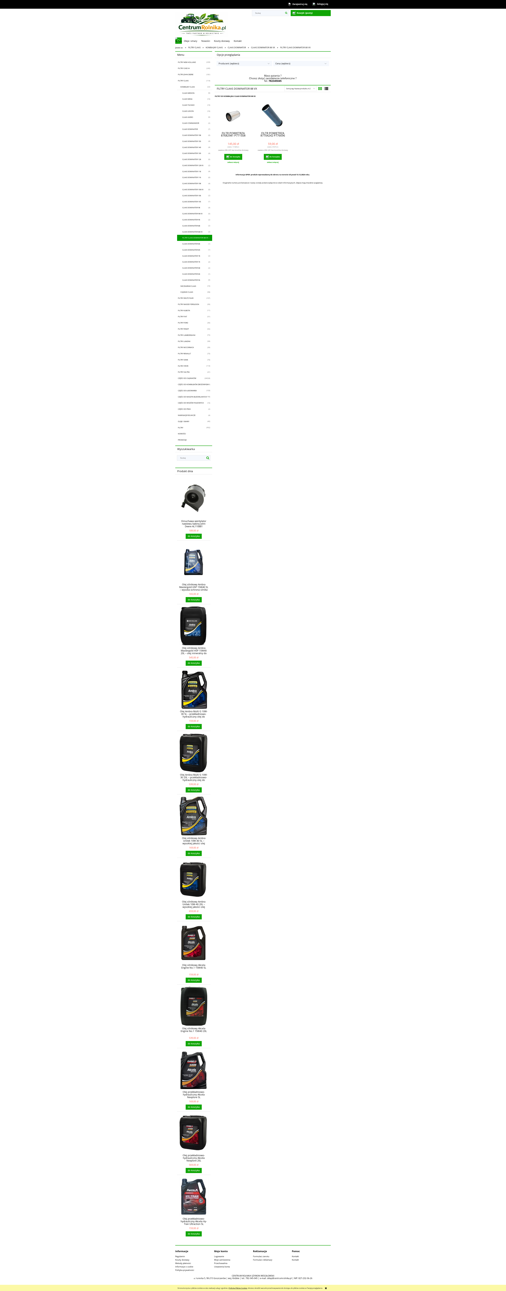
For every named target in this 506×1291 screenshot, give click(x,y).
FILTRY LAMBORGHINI (186, 335)
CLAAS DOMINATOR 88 (191, 226)
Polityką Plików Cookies (238, 1288)
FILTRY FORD (183, 323)
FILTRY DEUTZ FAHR (185, 298)
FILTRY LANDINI (184, 341)
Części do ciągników (187, 378)
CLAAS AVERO (187, 117)
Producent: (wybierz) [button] (229, 63)
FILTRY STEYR (183, 366)
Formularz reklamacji (262, 1259)
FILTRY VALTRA (184, 372)
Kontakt (295, 1256)
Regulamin (180, 1256)
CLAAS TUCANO (188, 105)
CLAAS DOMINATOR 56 (191, 280)
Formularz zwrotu (261, 1256)
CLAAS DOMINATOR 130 (191, 153)
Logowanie (219, 1256)
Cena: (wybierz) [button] (282, 63)
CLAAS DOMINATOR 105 (191, 201)
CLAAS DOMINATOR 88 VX (192, 232)
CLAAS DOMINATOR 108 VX (192, 189)
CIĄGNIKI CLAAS (186, 292)
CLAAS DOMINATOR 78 (191, 256)
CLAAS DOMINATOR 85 (191, 250)
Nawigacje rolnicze (186, 415)
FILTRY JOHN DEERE (185, 74)
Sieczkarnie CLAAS (188, 286)
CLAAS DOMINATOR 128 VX (192, 165)
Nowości (182, 433)
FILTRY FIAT (182, 316)
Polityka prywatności (184, 1270)
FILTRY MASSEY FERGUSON (188, 304)
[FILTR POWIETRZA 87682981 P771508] (233, 116)
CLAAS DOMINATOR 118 (191, 171)
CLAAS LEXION (188, 111)
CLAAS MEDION (188, 93)
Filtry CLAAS (183, 80)
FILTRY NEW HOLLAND (187, 62)
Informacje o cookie (184, 1266)
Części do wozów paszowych (191, 403)
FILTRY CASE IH (184, 68)
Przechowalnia (220, 1263)
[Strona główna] (201, 23)
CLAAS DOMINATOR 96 (191, 219)
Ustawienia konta (222, 1266)
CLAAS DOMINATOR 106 (191, 195)
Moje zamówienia (222, 1259)
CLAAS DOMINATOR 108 (191, 183)
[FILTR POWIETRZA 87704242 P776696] (273, 116)
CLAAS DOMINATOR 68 (191, 268)
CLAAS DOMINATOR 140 (191, 147)
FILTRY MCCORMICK (186, 347)
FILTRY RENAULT (184, 353)
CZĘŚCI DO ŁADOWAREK (187, 390)
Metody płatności (183, 1263)
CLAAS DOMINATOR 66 (191, 274)
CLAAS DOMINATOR (190, 129)
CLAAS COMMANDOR (190, 123)
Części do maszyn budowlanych (192, 397)
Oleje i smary (183, 421)
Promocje (182, 440)
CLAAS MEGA (187, 99)
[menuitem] (190, 40)
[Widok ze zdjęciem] (320, 88)
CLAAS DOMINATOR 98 (191, 207)
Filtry (180, 427)
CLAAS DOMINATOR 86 (191, 244)
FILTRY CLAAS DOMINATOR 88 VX (195, 238)
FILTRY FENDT (183, 329)
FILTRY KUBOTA (184, 310)
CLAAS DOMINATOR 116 (191, 177)
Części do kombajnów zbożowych (193, 384)
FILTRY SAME (183, 360)
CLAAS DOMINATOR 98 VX (192, 213)
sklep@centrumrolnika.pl (279, 1278)
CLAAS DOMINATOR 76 (191, 262)
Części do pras (184, 409)
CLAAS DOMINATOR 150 (191, 141)
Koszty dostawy (182, 1259)
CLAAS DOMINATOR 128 (191, 159)
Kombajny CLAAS (187, 87)
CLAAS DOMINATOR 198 (191, 135)
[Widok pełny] (326, 88)
